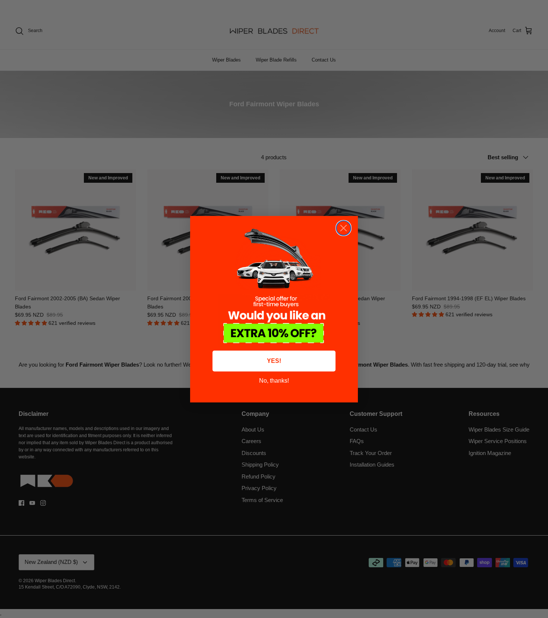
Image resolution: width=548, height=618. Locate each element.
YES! (274, 361)
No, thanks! (274, 380)
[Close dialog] (343, 228)
